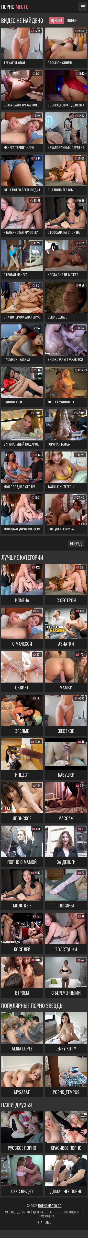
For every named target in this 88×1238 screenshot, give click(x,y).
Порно (15, 6)
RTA (39, 1222)
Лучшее (57, 20)
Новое (72, 20)
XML (48, 1222)
